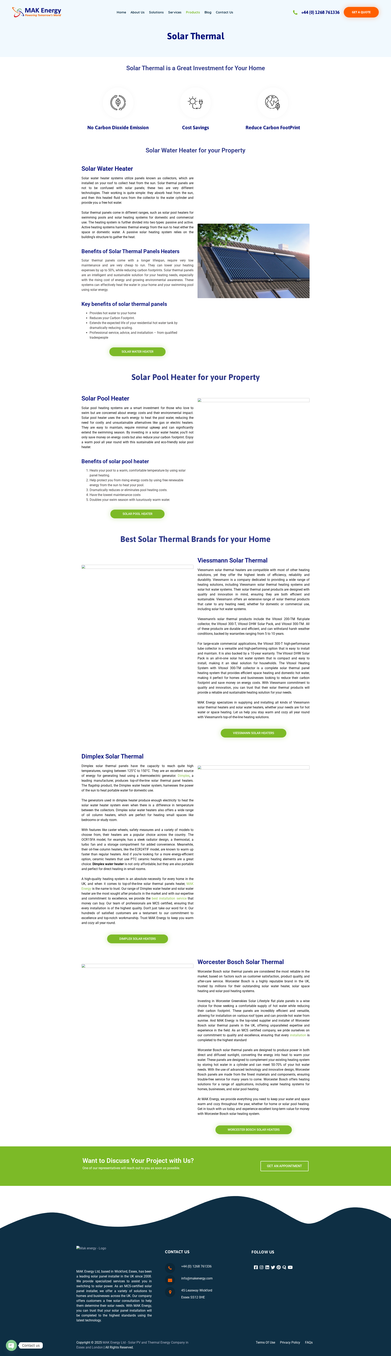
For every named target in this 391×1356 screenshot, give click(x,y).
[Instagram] (261, 1267)
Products (193, 12)
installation (298, 1035)
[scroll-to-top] (382, 1349)
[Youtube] (290, 1267)
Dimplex (184, 776)
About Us (138, 12)
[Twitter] (273, 1267)
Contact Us (224, 12)
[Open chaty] (11, 1345)
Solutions (156, 12)
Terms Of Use (265, 1342)
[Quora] (284, 1267)
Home (121, 12)
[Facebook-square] (256, 1267)
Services (174, 12)
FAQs (309, 1342)
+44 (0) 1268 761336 (320, 12)
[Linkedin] (267, 1267)
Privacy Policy (290, 1342)
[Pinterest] (279, 1267)
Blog (207, 12)
